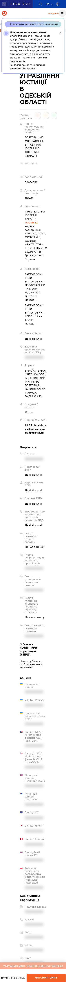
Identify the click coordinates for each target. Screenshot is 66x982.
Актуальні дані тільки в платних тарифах (33, 965)
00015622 (31, 222)
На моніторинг (47, 978)
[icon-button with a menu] (62, 13)
